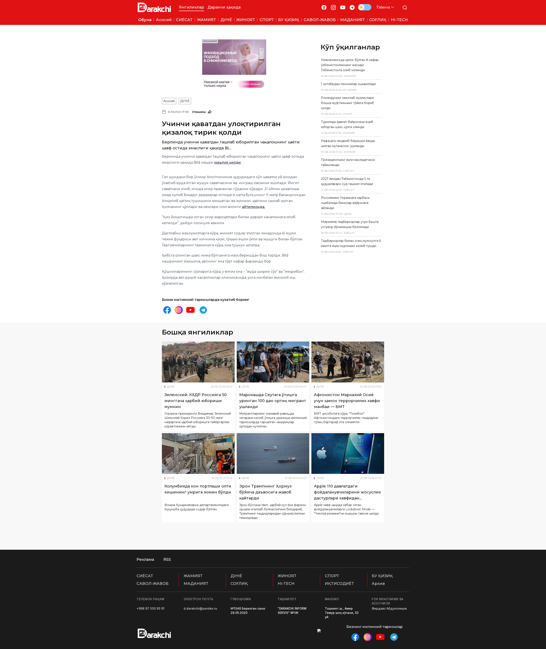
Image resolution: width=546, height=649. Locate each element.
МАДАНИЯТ (196, 583)
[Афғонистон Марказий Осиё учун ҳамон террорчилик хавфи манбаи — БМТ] (347, 362)
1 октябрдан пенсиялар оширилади (348, 84)
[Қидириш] (405, 7)
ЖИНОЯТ (287, 576)
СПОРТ (332, 576)
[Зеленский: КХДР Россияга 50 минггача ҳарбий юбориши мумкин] (198, 362)
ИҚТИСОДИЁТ (339, 583)
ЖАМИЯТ (193, 576)
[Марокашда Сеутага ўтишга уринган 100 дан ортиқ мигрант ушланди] (273, 362)
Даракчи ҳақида (224, 7)
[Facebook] (324, 7)
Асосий (169, 101)
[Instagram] (333, 7)
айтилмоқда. (253, 207)
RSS (167, 559)
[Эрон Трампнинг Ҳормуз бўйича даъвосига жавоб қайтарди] (273, 453)
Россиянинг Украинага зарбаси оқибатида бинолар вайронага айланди (345, 203)
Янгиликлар (191, 7)
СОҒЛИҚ (239, 583)
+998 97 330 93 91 (150, 608)
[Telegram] (352, 7)
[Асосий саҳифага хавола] (154, 7)
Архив (378, 583)
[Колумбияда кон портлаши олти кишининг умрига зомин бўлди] (198, 453)
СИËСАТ (144, 576)
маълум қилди (227, 162)
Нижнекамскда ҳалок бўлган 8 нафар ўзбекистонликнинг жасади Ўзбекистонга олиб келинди (350, 65)
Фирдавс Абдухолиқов (389, 608)
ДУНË (185, 101)
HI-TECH (286, 583)
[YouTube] (342, 7)
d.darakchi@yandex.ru (200, 608)
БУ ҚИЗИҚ (382, 576)
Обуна (144, 19)
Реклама (145, 559)
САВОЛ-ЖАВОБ (152, 583)
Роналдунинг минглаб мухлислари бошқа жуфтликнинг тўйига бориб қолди (347, 103)
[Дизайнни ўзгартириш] (364, 7)
